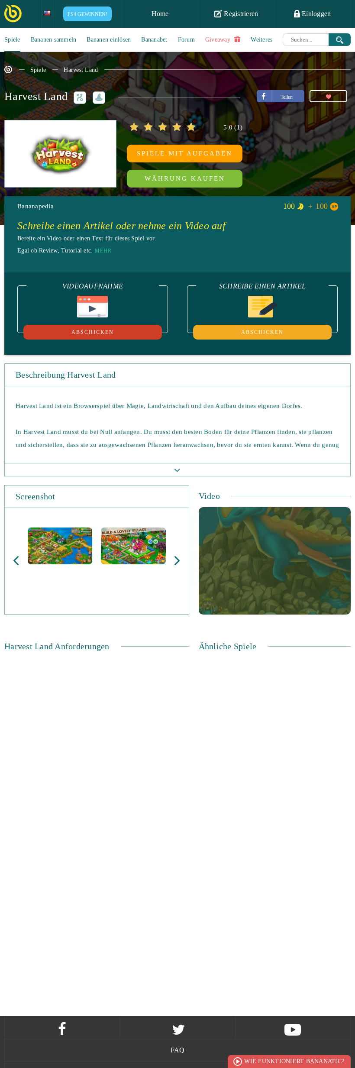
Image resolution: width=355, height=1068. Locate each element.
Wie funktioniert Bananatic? (294, 1061)
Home (160, 13)
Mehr (103, 251)
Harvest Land (81, 70)
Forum (186, 39)
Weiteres (261, 39)
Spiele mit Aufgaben (184, 153)
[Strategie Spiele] (78, 96)
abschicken (92, 332)
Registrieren (240, 13)
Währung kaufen (185, 178)
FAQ (178, 1050)
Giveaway (218, 39)
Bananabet (154, 39)
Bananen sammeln (54, 39)
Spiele (12, 39)
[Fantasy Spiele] (97, 96)
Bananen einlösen (109, 39)
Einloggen (315, 13)
